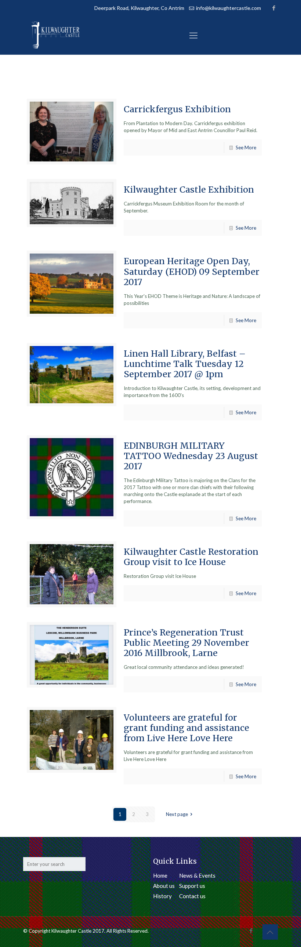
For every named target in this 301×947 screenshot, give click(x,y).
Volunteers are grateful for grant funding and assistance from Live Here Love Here (186, 727)
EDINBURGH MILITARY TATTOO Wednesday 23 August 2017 (191, 455)
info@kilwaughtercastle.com (228, 8)
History (162, 896)
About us (164, 885)
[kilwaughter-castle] (55, 35)
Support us (192, 885)
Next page (177, 814)
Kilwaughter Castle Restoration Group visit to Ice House (191, 556)
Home (160, 875)
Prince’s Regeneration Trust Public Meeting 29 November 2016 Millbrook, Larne (186, 642)
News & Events (197, 875)
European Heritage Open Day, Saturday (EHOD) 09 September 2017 (192, 271)
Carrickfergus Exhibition (177, 109)
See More (246, 147)
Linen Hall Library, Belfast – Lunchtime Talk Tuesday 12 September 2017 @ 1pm (185, 363)
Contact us (192, 896)
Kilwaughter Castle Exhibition (189, 189)
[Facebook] (274, 7)
